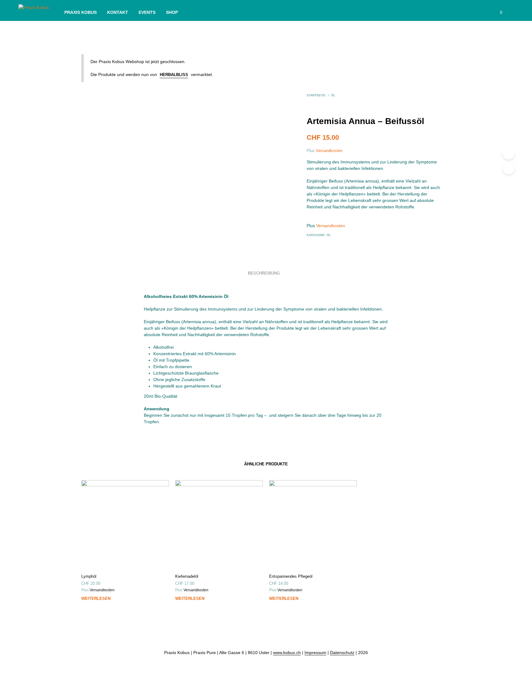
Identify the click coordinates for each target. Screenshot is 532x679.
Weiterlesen (96, 598)
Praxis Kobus (80, 12)
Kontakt (117, 12)
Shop (172, 12)
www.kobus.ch (287, 652)
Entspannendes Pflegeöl (290, 576)
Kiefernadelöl (186, 576)
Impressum (315, 652)
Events (147, 12)
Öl (333, 95)
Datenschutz (342, 652)
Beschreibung (264, 273)
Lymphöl (88, 576)
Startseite (316, 95)
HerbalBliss (174, 74)
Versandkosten (329, 151)
